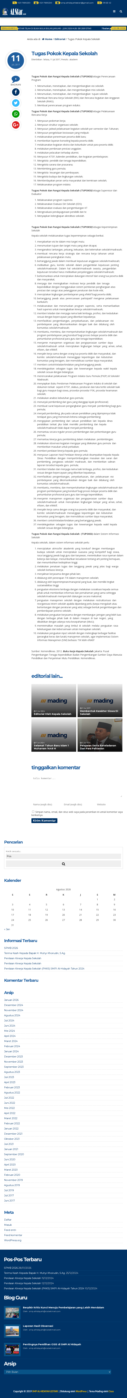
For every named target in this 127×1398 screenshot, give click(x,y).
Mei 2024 (9, 1030)
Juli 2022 (9, 1097)
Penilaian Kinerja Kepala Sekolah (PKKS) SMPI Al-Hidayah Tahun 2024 (44, 968)
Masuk (8, 1224)
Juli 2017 (9, 1195)
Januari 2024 (11, 1051)
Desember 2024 (13, 1005)
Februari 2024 (12, 1046)
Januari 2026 (11, 1000)
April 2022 (9, 1113)
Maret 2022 (10, 1118)
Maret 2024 (11, 1041)
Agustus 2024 (12, 1015)
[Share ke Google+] (15, 125)
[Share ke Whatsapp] (15, 114)
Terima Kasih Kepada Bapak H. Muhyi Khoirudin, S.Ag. (34, 953)
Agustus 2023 (12, 1072)
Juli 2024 (9, 1020)
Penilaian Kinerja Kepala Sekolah (22, 958)
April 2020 (10, 1164)
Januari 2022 (11, 1128)
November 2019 (13, 1180)
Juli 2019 (9, 1190)
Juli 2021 (9, 1144)
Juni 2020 (9, 1159)
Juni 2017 (9, 1200)
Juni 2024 (9, 1025)
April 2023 (9, 1082)
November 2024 (13, 1010)
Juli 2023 (9, 1077)
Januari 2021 (11, 1149)
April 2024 (10, 1036)
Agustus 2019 (12, 1185)
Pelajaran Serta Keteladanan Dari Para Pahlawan (98, 747)
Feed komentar (13, 1235)
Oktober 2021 (12, 1138)
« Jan (7, 929)
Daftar (7, 1219)
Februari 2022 (12, 1123)
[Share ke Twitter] (15, 103)
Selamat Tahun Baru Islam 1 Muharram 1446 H (51, 747)
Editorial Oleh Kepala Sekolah (52, 714)
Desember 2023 (13, 1056)
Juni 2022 (9, 1102)
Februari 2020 (12, 1174)
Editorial (60, 39)
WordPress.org (12, 1240)
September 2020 (14, 1154)
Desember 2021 (13, 1133)
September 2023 (14, 1066)
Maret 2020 (11, 1169)
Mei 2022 (9, 1108)
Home (48, 39)
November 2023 (13, 1061)
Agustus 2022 (12, 1092)
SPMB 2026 (11, 948)
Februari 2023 (12, 1087)
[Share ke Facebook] (15, 92)
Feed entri (10, 1230)
